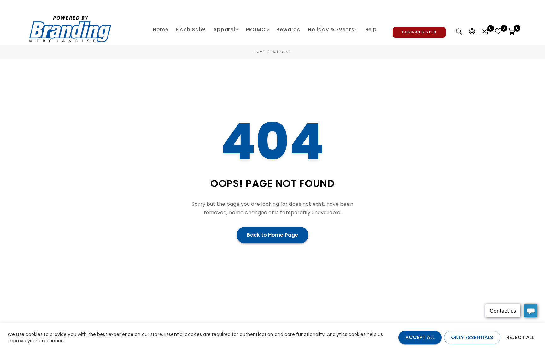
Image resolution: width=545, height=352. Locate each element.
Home (160, 29)
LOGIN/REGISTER (419, 32)
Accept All (420, 337)
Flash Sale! (191, 29)
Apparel (224, 29)
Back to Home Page (272, 235)
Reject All (520, 337)
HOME (259, 52)
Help (371, 29)
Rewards (288, 29)
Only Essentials (472, 337)
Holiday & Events (331, 29)
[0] (485, 32)
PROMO (256, 29)
